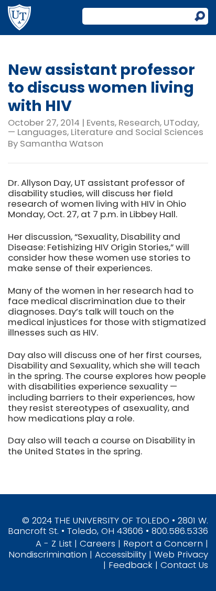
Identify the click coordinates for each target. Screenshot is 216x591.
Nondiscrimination (47, 554)
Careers (97, 543)
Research (139, 122)
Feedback (131, 565)
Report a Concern (163, 543)
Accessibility (120, 554)
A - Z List (54, 543)
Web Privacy (181, 554)
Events (101, 122)
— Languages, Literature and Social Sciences (105, 132)
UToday (181, 122)
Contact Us (184, 565)
